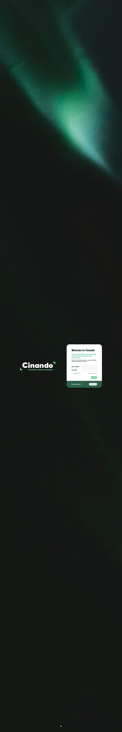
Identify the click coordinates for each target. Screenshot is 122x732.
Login (94, 377)
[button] (61, 726)
